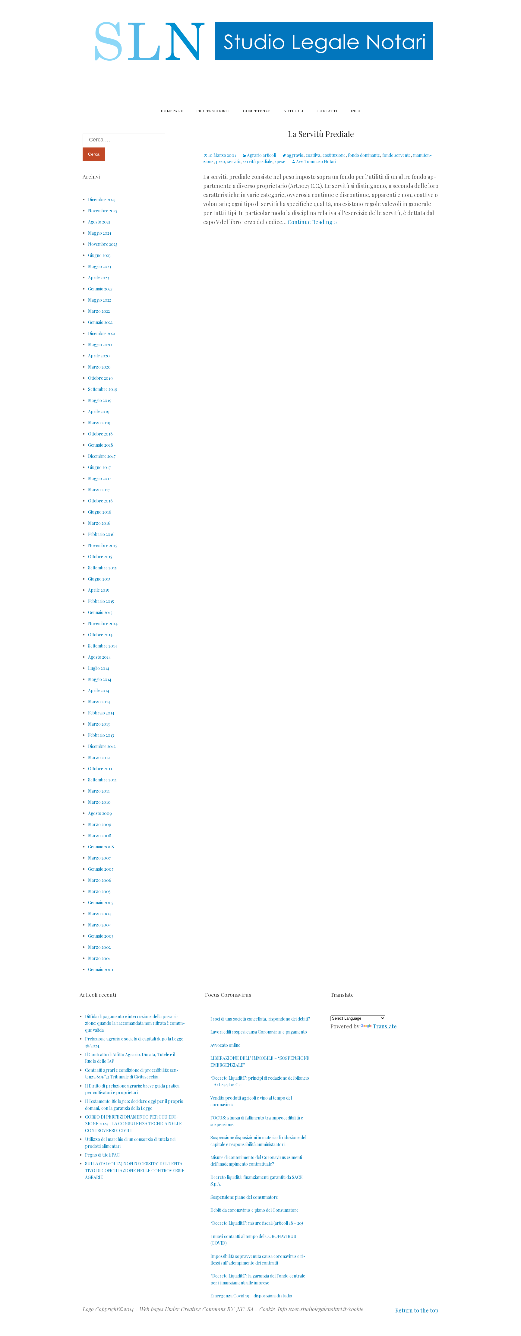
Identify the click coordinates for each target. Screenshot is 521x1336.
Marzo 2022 (99, 311)
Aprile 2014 (98, 690)
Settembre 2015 (102, 568)
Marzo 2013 (99, 724)
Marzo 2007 (99, 858)
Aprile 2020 (99, 356)
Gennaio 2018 (100, 445)
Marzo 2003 (99, 925)
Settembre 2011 (102, 780)
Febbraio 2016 (101, 534)
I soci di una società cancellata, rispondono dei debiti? (260, 1019)
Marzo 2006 (99, 880)
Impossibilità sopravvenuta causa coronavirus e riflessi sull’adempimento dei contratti (257, 1259)
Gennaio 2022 (100, 322)
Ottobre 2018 (100, 434)
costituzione (334, 155)
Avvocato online (225, 1045)
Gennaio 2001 (100, 969)
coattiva (313, 155)
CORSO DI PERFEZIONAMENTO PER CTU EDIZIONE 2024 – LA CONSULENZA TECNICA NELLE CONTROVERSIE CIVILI (133, 1123)
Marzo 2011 (99, 791)
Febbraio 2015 (101, 601)
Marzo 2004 (99, 914)
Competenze (256, 110)
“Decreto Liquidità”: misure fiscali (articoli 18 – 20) (256, 1223)
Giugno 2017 (99, 467)
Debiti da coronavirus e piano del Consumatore (254, 1210)
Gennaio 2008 (101, 847)
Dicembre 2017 (101, 456)
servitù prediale (257, 161)
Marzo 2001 (99, 958)
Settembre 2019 (102, 389)
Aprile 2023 (98, 277)
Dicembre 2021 (101, 333)
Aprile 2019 (98, 411)
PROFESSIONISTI (213, 110)
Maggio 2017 (99, 478)
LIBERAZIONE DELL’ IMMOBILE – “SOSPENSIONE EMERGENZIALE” (260, 1061)
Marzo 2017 (99, 489)
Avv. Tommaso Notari (316, 161)
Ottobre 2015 (100, 556)
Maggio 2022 (99, 300)
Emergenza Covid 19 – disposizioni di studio (251, 1296)
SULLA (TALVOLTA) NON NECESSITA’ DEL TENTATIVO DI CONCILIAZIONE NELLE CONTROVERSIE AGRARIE (135, 1170)
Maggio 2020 (100, 344)
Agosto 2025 (99, 222)
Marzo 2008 (99, 835)
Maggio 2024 (99, 233)
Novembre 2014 (103, 623)
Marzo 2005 (99, 891)
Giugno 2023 (99, 255)
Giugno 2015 (99, 579)
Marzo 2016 (99, 523)
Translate (385, 1026)
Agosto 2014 (99, 657)
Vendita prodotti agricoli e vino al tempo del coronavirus (251, 1101)
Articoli (293, 110)
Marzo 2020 (99, 367)
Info (356, 110)
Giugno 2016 (99, 512)
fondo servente (396, 155)
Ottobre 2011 (100, 768)
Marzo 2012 (99, 757)
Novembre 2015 (102, 545)
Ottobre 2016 (100, 501)
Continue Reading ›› (311, 222)
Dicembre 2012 (101, 746)
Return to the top (416, 1310)
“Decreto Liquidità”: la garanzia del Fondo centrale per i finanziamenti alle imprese (257, 1279)
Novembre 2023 (102, 244)
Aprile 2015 (98, 590)
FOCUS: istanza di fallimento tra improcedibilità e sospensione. (256, 1121)
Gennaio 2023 (100, 289)
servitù (233, 161)
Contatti (327, 110)
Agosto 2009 (100, 813)
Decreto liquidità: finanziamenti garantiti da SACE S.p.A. (256, 1180)
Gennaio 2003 (100, 936)
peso (220, 161)
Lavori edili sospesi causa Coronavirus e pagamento (258, 1032)
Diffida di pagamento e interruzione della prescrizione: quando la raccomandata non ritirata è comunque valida (135, 1023)
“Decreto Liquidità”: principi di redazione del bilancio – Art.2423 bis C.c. (259, 1081)
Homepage (172, 110)
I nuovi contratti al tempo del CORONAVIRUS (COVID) (253, 1239)
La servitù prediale (321, 133)
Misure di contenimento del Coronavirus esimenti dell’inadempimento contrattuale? (256, 1160)
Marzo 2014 (99, 701)
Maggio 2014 (99, 679)
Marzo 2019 (99, 423)
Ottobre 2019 (100, 378)
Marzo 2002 (99, 947)
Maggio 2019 (100, 400)
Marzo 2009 (99, 824)
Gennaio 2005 (100, 902)
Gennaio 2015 (100, 612)
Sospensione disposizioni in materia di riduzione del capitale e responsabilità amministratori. (258, 1141)
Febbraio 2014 (101, 713)
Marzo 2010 (99, 802)
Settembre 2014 (102, 646)
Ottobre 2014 (100, 635)
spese (280, 161)
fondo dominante (364, 155)
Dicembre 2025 (101, 199)
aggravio (295, 155)
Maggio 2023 (99, 266)
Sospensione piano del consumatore (244, 1197)
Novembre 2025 (102, 211)
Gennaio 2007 (100, 869)
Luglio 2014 (98, 668)
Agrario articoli (261, 155)
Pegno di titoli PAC (102, 1155)
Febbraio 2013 (101, 735)
